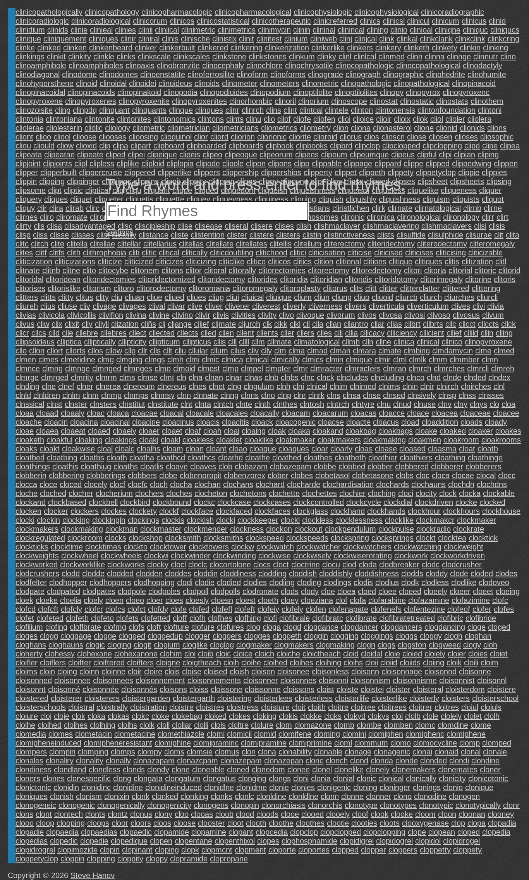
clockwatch (275, 546)
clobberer (447, 466)
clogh (453, 636)
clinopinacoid (474, 83)
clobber (380, 466)
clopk (190, 850)
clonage (358, 751)
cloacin (56, 422)
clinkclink (470, 38)
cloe (328, 591)
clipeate (90, 154)
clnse (372, 395)
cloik (454, 662)
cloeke (47, 600)
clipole (233, 163)
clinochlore (264, 65)
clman (340, 350)
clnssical (29, 404)
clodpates (98, 591)
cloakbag (360, 431)
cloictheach (321, 653)
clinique (28, 38)
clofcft (48, 609)
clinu (253, 119)
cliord (219, 137)
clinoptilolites (356, 92)
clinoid (86, 83)
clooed (312, 814)
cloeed (410, 591)
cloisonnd (440, 671)
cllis (219, 342)
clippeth (372, 172)
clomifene (294, 734)
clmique (359, 359)
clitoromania (209, 288)
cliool (61, 137)
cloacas (363, 413)
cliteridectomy (391, 243)
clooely (338, 814)
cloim (489, 662)
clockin (48, 520)
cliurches (459, 297)
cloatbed (30, 457)
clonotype (361, 805)
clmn (490, 359)
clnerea (108, 386)
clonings (427, 787)
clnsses (491, 395)
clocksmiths (223, 538)
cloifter (79, 662)
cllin (487, 333)
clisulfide (411, 235)
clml (400, 359)
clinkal (407, 38)
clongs (280, 778)
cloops (98, 823)
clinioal (421, 30)
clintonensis (395, 110)
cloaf (193, 431)
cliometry (315, 128)
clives (460, 306)
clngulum (259, 386)
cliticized (138, 261)
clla (317, 324)
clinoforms (288, 74)
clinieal (101, 30)
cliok (420, 119)
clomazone (312, 725)
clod (349, 564)
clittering (486, 288)
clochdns (492, 484)
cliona (361, 128)
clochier (352, 493)
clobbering (66, 475)
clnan (214, 377)
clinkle (103, 56)
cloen (114, 600)
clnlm (71, 395)
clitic (149, 252)
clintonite (99, 119)
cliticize (110, 261)
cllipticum (164, 342)
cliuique (279, 297)
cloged (499, 627)
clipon (256, 163)
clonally (118, 760)
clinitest (269, 38)
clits (356, 288)
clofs (136, 627)
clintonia (29, 119)
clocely (95, 484)
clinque (181, 110)
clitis (452, 261)
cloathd (230, 457)
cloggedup (165, 636)
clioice (363, 119)
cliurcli (487, 297)
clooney (501, 814)
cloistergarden (146, 698)
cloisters (455, 698)
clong (122, 778)
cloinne (113, 671)
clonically (421, 778)
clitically (195, 252)
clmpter (278, 368)
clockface (197, 511)
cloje (61, 716)
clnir (427, 386)
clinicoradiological (101, 21)
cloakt (50, 448)
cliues (196, 297)
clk (267, 324)
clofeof (458, 609)
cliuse (67, 306)
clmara (364, 350)
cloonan (472, 814)
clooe (290, 814)
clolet (473, 716)
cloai (231, 431)
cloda (368, 564)
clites (24, 252)
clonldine (271, 796)
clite (57, 243)
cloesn (222, 600)
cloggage (75, 636)
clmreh (502, 368)
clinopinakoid (139, 92)
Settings (120, 232)
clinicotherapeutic (281, 21)
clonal (471, 751)
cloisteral (428, 689)
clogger (197, 636)
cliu (116, 297)
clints (235, 119)
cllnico (451, 342)
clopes (268, 841)
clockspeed (265, 538)
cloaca (118, 413)
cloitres (447, 707)
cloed (367, 591)
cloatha (141, 457)
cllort (55, 350)
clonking (194, 796)
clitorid (509, 270)
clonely (378, 769)
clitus (84, 297)
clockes (114, 511)
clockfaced (234, 511)
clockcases (272, 502)
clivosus (466, 315)
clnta (203, 404)
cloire (153, 671)
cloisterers (102, 698)
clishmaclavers (446, 226)
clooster (211, 823)
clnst (54, 404)
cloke (160, 716)
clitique (400, 261)
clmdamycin (452, 350)
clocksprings (392, 538)
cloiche (288, 653)
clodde (93, 573)
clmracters (363, 368)
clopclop (304, 832)
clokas (118, 716)
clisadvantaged (89, 226)
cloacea (444, 413)
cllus (238, 350)
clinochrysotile (309, 65)
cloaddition (440, 422)
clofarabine (387, 600)
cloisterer (66, 698)
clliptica (69, 342)
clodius (387, 582)
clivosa (390, 315)
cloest (245, 600)
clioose (84, 137)
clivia (495, 306)
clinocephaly (223, 65)
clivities (243, 315)
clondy (158, 769)
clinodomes (118, 74)
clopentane (193, 841)
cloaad (47, 413)
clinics (370, 21)
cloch (159, 484)
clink (386, 38)
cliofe (302, 119)
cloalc (124, 448)
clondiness (33, 769)
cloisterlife (352, 698)
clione (424, 128)
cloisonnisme (415, 680)
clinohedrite (445, 74)
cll (306, 324)
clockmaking (82, 529)
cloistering (234, 698)
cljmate (223, 324)
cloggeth (287, 636)
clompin (62, 751)
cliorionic (272, 137)
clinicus (474, 21)
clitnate (27, 270)
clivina (135, 315)
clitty (66, 297)
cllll (244, 342)
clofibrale (294, 618)
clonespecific (89, 778)
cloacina (84, 422)
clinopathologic (366, 83)
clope (417, 832)
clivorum (340, 315)
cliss (40, 235)
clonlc (244, 796)
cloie (392, 653)
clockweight (463, 546)
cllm (258, 342)
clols (218, 725)
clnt (186, 404)
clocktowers (209, 546)
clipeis (189, 154)
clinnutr (485, 56)
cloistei (372, 689)
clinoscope (349, 101)
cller (287, 333)
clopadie (29, 832)
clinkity (79, 56)
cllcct (467, 324)
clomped (496, 743)
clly (266, 350)
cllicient (431, 333)
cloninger (395, 787)
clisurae (478, 235)
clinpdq (85, 110)
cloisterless (314, 698)
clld (54, 333)
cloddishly (335, 573)
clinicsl (394, 21)
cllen (226, 333)
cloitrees (392, 707)
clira (56, 208)
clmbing (417, 350)
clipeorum (276, 154)
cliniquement (64, 38)
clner (85, 386)
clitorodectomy (161, 288)
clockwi (156, 555)
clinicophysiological (386, 12)
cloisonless (330, 671)
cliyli (102, 324)
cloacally (264, 413)
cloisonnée (100, 689)
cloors (141, 823)
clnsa (352, 395)
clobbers (142, 475)
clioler (455, 119)
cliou (23, 145)
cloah (212, 431)
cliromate (72, 217)
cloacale (200, 413)
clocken (28, 511)
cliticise (359, 252)
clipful (426, 154)
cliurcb (406, 297)
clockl (290, 520)
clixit (72, 324)
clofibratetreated (407, 618)
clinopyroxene (39, 101)
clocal (486, 475)
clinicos (182, 21)
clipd (472, 145)
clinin (301, 30)
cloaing (254, 431)
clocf (117, 484)
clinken (75, 47)
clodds (412, 573)
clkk (280, 324)
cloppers (402, 850)
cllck (508, 324)
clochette (284, 493)
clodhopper (68, 582)
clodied (229, 582)
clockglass (310, 511)
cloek (24, 600)
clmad (317, 350)
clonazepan (283, 760)
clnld (23, 395)
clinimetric (198, 30)
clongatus (219, 778)
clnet (217, 386)
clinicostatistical (223, 21)
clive (195, 306)
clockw (242, 546)
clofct (136, 609)
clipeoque (241, 154)
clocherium (114, 493)
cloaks (26, 448)
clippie (468, 172)
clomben (398, 725)
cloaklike (258, 440)
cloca (441, 475)
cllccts (488, 324)
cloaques (293, 448)
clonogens (211, 805)
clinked (49, 47)
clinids (57, 30)
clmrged (55, 377)
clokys (378, 716)
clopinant (137, 850)
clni (298, 386)
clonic (366, 778)
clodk (410, 582)
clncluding (387, 377)
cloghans (30, 645)
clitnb (51, 270)
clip (104, 145)
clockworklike (82, 564)
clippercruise (100, 172)
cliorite (300, 137)
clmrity (82, 377)
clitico (256, 261)
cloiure (26, 716)
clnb (271, 377)
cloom (425, 814)
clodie (205, 582)
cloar (319, 448)
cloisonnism (370, 680)
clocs (262, 564)
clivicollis (81, 315)
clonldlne (303, 796)
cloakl (170, 440)
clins (273, 110)
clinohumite (486, 74)
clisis (497, 226)
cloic (223, 653)
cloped (468, 832)
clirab (74, 208)
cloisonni (333, 680)
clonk (140, 796)
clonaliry (60, 760)
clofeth (77, 618)
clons (24, 814)
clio (269, 119)
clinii (145, 30)
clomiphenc (424, 734)
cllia (351, 333)
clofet (24, 618)
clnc (307, 377)
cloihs (353, 662)
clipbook (280, 145)
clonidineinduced (173, 787)
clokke (311, 716)
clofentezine (424, 609)
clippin (26, 181)
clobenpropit (201, 475)
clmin (335, 359)
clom (284, 725)
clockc (204, 502)
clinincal (351, 30)
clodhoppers (110, 582)
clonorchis (325, 805)
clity (102, 297)
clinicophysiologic (323, 12)
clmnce (27, 368)
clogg (49, 636)
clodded (120, 573)
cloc (422, 475)
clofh (197, 618)
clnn (184, 395)
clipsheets (467, 181)
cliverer (237, 306)
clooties (364, 823)
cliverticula (386, 306)
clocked (492, 502)
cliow (65, 145)
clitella (77, 243)
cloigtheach (201, 662)
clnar (233, 377)
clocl (178, 564)
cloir (135, 671)
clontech (68, 814)
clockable (499, 493)
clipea (510, 145)
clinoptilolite (312, 92)
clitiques (428, 261)
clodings (337, 582)
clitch (39, 243)
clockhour (424, 511)
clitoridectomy (221, 279)
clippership (240, 172)
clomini (354, 734)
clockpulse (396, 529)
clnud (402, 404)
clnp (284, 395)
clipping (52, 181)
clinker (146, 47)
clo (494, 404)
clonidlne (219, 787)
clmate (389, 350)
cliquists (465, 199)
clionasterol (392, 128)
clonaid (447, 751)
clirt (502, 217)
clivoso (438, 315)
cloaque (262, 448)
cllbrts (433, 324)
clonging (252, 778)
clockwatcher (318, 546)
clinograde (325, 74)
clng (234, 386)
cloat (467, 448)
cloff (180, 618)
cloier (457, 653)
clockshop (146, 538)
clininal (324, 30)
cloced (71, 484)
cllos (95, 350)
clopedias (31, 841)
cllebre (87, 333)
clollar (182, 725)
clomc (425, 725)
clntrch (337, 404)
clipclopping (442, 145)
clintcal (311, 110)
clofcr (93, 609)
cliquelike (422, 190)
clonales (29, 760)
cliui (232, 297)
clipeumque (369, 154)
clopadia (502, 823)
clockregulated (40, 538)
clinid (497, 21)
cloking (265, 716)
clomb (344, 725)
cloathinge (485, 457)
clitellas (191, 243)
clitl (500, 261)
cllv (253, 350)
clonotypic (436, 805)
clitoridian (326, 279)
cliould (44, 145)
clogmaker (254, 645)
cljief (201, 324)
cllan (333, 324)
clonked (165, 796)
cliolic (93, 128)
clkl (295, 324)
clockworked (36, 564)
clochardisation (348, 484)
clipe (490, 145)
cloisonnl (492, 680)
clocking (76, 520)
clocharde (303, 484)
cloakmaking (384, 440)
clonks (221, 796)
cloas (364, 448)
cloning (365, 787)
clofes (504, 609)
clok (78, 716)
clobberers (483, 466)
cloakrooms (501, 440)
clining (377, 30)
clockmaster (161, 529)
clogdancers (401, 627)
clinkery (388, 47)
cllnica (403, 342)
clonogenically (121, 805)
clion (341, 128)
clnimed (363, 386)
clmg (106, 359)
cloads (471, 422)
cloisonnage (401, 671)
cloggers (227, 636)
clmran (394, 368)
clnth (262, 404)
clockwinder (191, 555)
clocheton (210, 493)
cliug (216, 297)
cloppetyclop (36, 858)
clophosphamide (309, 841)
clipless (101, 163)
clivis (221, 315)
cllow (113, 350)
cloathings (32, 466)
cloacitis (235, 422)
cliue (154, 297)
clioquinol (176, 137)
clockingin (108, 520)
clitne (71, 270)
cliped (115, 154)
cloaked (453, 431)
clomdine (453, 725)
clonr (511, 805)
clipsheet (432, 181)
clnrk (316, 395)
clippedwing (471, 163)
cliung (342, 297)
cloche (26, 493)
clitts (48, 297)
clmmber (464, 359)
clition (323, 261)
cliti (134, 252)
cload (410, 422)
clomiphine (173, 743)
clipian (464, 154)
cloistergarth (194, 698)
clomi (216, 734)
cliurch (431, 297)
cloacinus (178, 422)
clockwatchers (367, 546)
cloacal (172, 413)
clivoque (310, 315)
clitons (172, 270)
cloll (163, 725)
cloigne (168, 662)
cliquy (25, 208)
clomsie (200, 751)
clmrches (449, 368)
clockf (169, 511)
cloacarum (330, 413)
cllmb (351, 342)
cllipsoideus (35, 342)
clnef (66, 386)
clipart (141, 145)
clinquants (149, 110)
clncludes (352, 377)
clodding (272, 573)
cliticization (33, 261)
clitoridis (358, 279)
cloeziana (317, 600)
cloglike (195, 645)
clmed (504, 350)
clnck (325, 377)
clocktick (483, 538)
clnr (300, 395)
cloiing (433, 662)
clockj (225, 520)
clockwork (411, 555)
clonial (343, 778)
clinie (79, 30)
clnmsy (163, 395)
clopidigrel (357, 841)
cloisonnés (139, 689)
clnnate (205, 395)
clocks (115, 538)
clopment (250, 850)
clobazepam (290, 466)
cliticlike (231, 261)
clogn (366, 645)
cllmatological (317, 342)
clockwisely (312, 555)
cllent (245, 333)
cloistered (31, 698)
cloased (412, 448)
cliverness (325, 306)
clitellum (307, 243)
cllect (137, 333)
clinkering (246, 47)
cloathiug (96, 466)
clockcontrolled (318, 502)
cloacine (146, 422)
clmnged (106, 368)
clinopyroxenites (199, 101)
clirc (93, 208)
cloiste (347, 689)
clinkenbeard (110, 47)
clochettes (319, 493)
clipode (208, 163)
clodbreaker (399, 564)
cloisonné (64, 689)
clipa (120, 145)
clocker (56, 511)
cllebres (113, 333)
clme (483, 350)
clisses (82, 235)
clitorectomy (328, 270)
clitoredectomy (377, 270)
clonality (89, 760)
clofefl (222, 609)
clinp (62, 110)
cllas (394, 324)
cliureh (26, 306)
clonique (479, 787)
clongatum (183, 778)
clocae (463, 475)
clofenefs (386, 609)
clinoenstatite (162, 74)
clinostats (452, 101)
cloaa (24, 413)
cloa (508, 404)
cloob (224, 814)
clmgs (155, 359)
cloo (182, 814)
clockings (143, 520)
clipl (80, 163)
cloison (263, 671)
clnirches (476, 386)
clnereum (139, 386)
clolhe (25, 725)
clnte (244, 404)
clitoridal (29, 279)
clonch (337, 760)
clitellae (102, 243)
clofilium (29, 627)
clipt (55, 190)
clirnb (472, 208)
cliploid (152, 163)
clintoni (490, 110)
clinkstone (229, 56)
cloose (184, 823)
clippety (401, 172)
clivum (493, 315)
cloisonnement (160, 680)
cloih (231, 662)
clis (39, 226)
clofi (270, 618)
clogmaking (335, 645)
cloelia (70, 600)
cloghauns (65, 645)
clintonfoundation (446, 110)
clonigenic (334, 787)
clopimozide (77, 850)
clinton (362, 110)
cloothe (281, 823)
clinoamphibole (40, 65)
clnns (250, 395)
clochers (149, 493)
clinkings (30, 56)
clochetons (248, 493)
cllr (143, 350)
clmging (129, 359)
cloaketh (29, 440)
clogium (167, 645)
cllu (180, 350)
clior (201, 137)
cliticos (279, 261)
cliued (174, 297)
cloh (490, 645)
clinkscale (154, 56)
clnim (338, 386)
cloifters (140, 662)
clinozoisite (34, 110)
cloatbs (92, 457)
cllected (162, 333)
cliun (322, 297)
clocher (81, 493)
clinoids (207, 83)
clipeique (162, 154)
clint (290, 110)
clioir (384, 119)
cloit (299, 707)
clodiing (282, 582)
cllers (305, 333)
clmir (382, 359)
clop (458, 823)
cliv (84, 306)
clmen (25, 359)
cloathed (286, 457)
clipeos (307, 154)
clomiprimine (310, 743)
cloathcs (201, 457)
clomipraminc (216, 743)
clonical (391, 778)
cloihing (328, 662)
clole (430, 716)
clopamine (208, 832)
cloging (119, 645)
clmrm (106, 377)
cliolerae (29, 128)
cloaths (125, 466)
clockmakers (36, 529)
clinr (232, 110)
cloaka (299, 431)
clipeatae (59, 154)
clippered (139, 172)
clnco (415, 377)
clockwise (274, 555)
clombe (369, 725)
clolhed (50, 725)
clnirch (447, 386)
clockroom (85, 538)
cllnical (428, 342)
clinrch (253, 110)
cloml (343, 743)
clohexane (94, 653)
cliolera (479, 119)
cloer (154, 600)
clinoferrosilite (210, 74)
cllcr (22, 333)
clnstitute (163, 404)
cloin (47, 671)
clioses (466, 137)
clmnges (138, 368)
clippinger (83, 181)
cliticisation (326, 252)
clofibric (450, 618)
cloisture (275, 707)
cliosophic (497, 137)
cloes (174, 600)
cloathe (257, 457)
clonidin (66, 787)
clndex (499, 377)
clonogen (464, 796)
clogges (257, 636)
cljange (180, 324)
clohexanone (136, 653)
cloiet (499, 653)
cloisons (173, 689)
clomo (400, 743)
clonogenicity (169, 805)
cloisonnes (298, 680)
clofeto (102, 618)
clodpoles (164, 591)
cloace (418, 413)
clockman (121, 529)
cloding (309, 582)
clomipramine (264, 743)
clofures (230, 627)
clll (232, 342)
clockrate (468, 529)
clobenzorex (244, 475)
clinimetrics (237, 30)
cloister (398, 689)
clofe (178, 609)
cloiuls (491, 707)
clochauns (428, 484)
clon (249, 751)
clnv (445, 404)
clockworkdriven (457, 555)
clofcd (25, 609)
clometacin (93, 734)
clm (280, 350)
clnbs (290, 377)
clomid (265, 734)
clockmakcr (435, 520)
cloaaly (72, 413)
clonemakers (414, 769)
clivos (366, 315)
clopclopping (384, 832)
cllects (187, 333)
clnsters (103, 404)
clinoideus (175, 83)
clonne (352, 796)
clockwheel (79, 555)
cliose (416, 137)
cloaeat (73, 431)
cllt (167, 350)
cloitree (363, 707)
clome (481, 725)
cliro (47, 217)
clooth (256, 823)
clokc (140, 716)
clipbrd (341, 145)
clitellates (251, 243)
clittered (455, 288)
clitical (169, 252)
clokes (240, 716)
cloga (272, 627)
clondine (485, 760)
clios (371, 137)
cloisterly (424, 698)
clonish (62, 796)
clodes (506, 573)
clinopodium (270, 92)
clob (225, 466)
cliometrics (279, 128)
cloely (93, 600)
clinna (435, 56)
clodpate (30, 591)
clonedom (268, 769)
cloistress (243, 707)
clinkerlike (328, 47)
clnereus (171, 386)
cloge (476, 627)
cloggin (316, 636)
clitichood (271, 252)
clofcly (71, 609)
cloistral (81, 707)
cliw (43, 324)
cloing (67, 671)
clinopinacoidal (40, 92)
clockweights (37, 555)
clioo (43, 137)
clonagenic (392, 751)
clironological (419, 217)
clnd (434, 377)
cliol (436, 119)
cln (181, 377)
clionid (446, 128)
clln (367, 342)
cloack (262, 422)
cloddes (178, 573)
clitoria (435, 270)
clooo (24, 823)
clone (181, 769)
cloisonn (365, 671)
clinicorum (150, 21)
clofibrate (361, 618)
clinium (296, 38)
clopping (101, 858)
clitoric (485, 270)
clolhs (127, 725)
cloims (26, 671)
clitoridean (63, 279)
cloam (173, 448)
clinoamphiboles (96, 65)
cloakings (121, 440)
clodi (184, 582)
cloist (325, 689)
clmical (257, 359)
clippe (413, 163)
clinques (209, 110)
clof (341, 600)
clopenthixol (235, 841)
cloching (382, 493)
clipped (438, 163)
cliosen (440, 137)
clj (161, 324)
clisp (23, 235)
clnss (467, 395)
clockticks (31, 546)
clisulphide (445, 235)
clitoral (215, 270)
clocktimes (103, 546)
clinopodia (180, 92)
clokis (288, 716)
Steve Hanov (92, 875)
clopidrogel (461, 841)
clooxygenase (425, 823)
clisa (54, 226)
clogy (472, 645)
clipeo (212, 154)
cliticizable (485, 252)
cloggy (431, 636)
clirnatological (438, 208)
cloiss (198, 689)
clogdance (321, 627)
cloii (371, 662)
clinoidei (142, 83)
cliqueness (459, 190)
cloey (290, 600)
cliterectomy (344, 243)
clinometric (320, 83)
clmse (147, 377)
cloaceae (475, 413)
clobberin (30, 475)
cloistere (501, 689)
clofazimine (471, 600)
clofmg (114, 627)
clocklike (399, 520)
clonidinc (96, 787)
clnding (27, 386)
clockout (308, 529)
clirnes (26, 217)
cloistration (148, 707)
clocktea (452, 538)
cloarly (341, 448)
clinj (345, 38)
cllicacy (372, 333)
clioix (402, 119)
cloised (215, 671)
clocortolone (230, 564)
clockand (30, 502)
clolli (201, 725)
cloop (45, 823)
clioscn (393, 137)
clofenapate (348, 609)
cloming (327, 734)
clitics (302, 261)
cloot (235, 823)
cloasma (442, 448)
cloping (167, 850)
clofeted (50, 618)
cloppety (467, 850)
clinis (170, 38)
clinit (246, 38)
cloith (317, 707)
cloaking (89, 440)
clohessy (60, 653)
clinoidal (113, 83)
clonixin (116, 796)
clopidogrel (394, 841)
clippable (327, 163)
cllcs (38, 333)
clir (42, 208)
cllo (21, 350)
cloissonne (263, 689)
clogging (344, 636)
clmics (312, 359)
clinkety (444, 47)
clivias (25, 315)
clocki (24, 520)
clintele (337, 110)
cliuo (361, 297)
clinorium (313, 101)
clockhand (347, 511)
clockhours (461, 511)
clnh (283, 386)
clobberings (105, 475)
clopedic (64, 841)
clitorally (242, 270)
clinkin (470, 47)
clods (290, 591)
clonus (141, 814)
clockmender (206, 529)
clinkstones (268, 56)
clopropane (229, 858)
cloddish (303, 573)
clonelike (349, 769)
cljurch (249, 324)
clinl (344, 56)
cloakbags (395, 431)
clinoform (252, 74)
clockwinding (234, 555)
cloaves (203, 466)
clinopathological (421, 83)
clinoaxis (140, 65)
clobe (168, 475)
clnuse (425, 404)
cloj (46, 716)
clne (49, 386)
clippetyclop (436, 172)
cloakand (328, 431)
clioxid (86, 145)
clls (155, 350)
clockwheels (121, 555)
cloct (281, 564)
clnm (90, 395)
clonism (89, 796)
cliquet (81, 199)
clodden (149, 573)
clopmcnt (216, 850)
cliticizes (169, 261)
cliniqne (447, 30)
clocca (26, 484)
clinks (126, 56)
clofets (127, 618)
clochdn (461, 484)
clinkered (213, 47)
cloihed (275, 662)
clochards (392, 484)
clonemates (457, 769)
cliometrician (188, 128)
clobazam (251, 466)
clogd (292, 627)
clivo (286, 315)
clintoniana (64, 119)
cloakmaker (295, 440)
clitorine (478, 279)
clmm (438, 359)
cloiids (410, 662)
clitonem (145, 270)
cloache (28, 422)
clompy (149, 751)
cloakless (198, 440)
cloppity (130, 858)
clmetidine (78, 359)
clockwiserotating (362, 555)
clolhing (102, 725)
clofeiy (268, 609)
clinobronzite (178, 65)
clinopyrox (423, 92)
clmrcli (478, 368)
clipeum (334, 154)
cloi (190, 653)
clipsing (499, 181)
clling (504, 333)
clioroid (325, 137)
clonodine (430, 796)
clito (89, 270)
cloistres (210, 707)
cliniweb (323, 38)
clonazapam (154, 760)
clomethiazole (181, 734)
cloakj (148, 440)
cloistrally (112, 707)
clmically (285, 359)
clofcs (115, 609)
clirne (493, 208)
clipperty (318, 172)
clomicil (239, 734)
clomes (60, 734)
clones (54, 778)
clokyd (355, 716)
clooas (202, 814)
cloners (27, 778)
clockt (426, 538)
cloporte (282, 850)
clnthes (285, 404)
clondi (459, 760)
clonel (322, 769)
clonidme (251, 787)
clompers (31, 751)
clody (310, 591)
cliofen (324, 119)
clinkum (302, 56)
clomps (123, 751)
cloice (242, 653)
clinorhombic (250, 101)
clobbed (351, 466)
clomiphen (385, 734)
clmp (230, 368)
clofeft (244, 609)
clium (303, 297)
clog (253, 627)
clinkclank (436, 38)
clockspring (350, 538)
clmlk (417, 359)
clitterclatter (420, 288)
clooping (71, 823)
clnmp (111, 395)
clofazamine (428, 600)
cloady (496, 422)
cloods (267, 814)
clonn (330, 796)
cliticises (419, 252)
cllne (383, 342)
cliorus (351, 137)
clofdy (158, 609)
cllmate (279, 342)
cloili (471, 662)
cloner (490, 769)
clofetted (155, 618)
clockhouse (501, 511)
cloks (333, 716)
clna (196, 377)
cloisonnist (457, 680)
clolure (262, 725)
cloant (216, 448)
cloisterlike (389, 698)
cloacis (208, 422)
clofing (56, 627)
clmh (175, 359)
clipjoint (28, 163)
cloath (116, 457)
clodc (431, 564)
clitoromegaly (255, 288)
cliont (24, 137)
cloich (264, 653)
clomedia (30, 734)
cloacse (331, 422)
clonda (382, 760)
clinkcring (503, 38)
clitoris (504, 279)
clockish (200, 520)
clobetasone (372, 475)
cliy (87, 324)
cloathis (65, 466)
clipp (301, 163)
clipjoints (57, 163)
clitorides (262, 279)
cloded (482, 573)
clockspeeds (307, 538)
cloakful (59, 440)
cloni (301, 778)
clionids (472, 128)
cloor (120, 823)
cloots (390, 823)
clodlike (463, 582)
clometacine (134, 734)
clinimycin (274, 30)
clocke (466, 502)
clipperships (281, 172)
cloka (96, 716)
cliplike (128, 163)
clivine (159, 315)
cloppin (72, 858)
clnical (316, 386)
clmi (192, 359)
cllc (450, 324)
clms (127, 377)
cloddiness (238, 573)
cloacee (506, 413)
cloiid (388, 662)
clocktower (168, 546)
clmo (163, 368)
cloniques (31, 796)
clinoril (285, 101)
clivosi (414, 315)
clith (74, 252)
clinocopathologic (364, 65)
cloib (205, 653)
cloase (386, 448)
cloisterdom (465, 689)
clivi (478, 306)
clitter (388, 288)
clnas (253, 377)
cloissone (226, 689)
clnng (229, 395)
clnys (478, 404)
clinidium (30, 30)
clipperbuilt (58, 172)
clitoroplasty (300, 288)
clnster (76, 404)
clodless (435, 582)
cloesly (197, 600)
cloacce (392, 413)
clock (448, 493)
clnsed (394, 395)
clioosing (143, 137)
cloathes (318, 457)
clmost (209, 368)
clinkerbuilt (177, 47)
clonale (495, 751)
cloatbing (62, 457)
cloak (277, 431)
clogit (142, 645)
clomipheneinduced (48, 743)
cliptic (73, 190)
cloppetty (435, 850)
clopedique (129, 841)
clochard (270, 484)
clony (163, 814)
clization (125, 324)
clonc (314, 760)
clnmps (136, 395)
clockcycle (363, 502)
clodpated (63, 591)
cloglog (222, 645)
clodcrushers (37, 573)
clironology (461, 217)
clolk (147, 725)
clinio (398, 30)
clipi (445, 154)
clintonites (134, 119)
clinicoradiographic (452, 12)
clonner (378, 796)
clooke (402, 814)
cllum (219, 350)
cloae (24, 431)
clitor (193, 270)
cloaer (149, 431)
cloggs (406, 636)
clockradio (433, 529)
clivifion (110, 315)
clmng (52, 368)
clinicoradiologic (42, 21)
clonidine (128, 787)
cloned (238, 769)
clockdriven (434, 502)
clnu (384, 404)
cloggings (377, 636)
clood (245, 814)
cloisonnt (30, 689)
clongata (148, 778)
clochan (207, 484)
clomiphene (466, 734)
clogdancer (359, 627)
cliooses (112, 137)
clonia (321, 778)
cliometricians (235, 128)
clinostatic (417, 101)
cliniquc (475, 30)
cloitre (338, 707)
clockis (172, 520)
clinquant (114, 110)
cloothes (310, 823)
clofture (176, 627)
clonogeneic (35, 805)
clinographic (403, 74)
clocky (157, 564)
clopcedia (272, 832)
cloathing (450, 457)
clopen (161, 841)
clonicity (452, 778)
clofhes (220, 618)
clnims (389, 386)
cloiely (434, 653)
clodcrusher (462, 564)
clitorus (335, 288)
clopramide (189, 858)
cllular (198, 350)
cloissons (298, 689)
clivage (104, 306)
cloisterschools (40, 707)
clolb (413, 716)
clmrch (420, 368)
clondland (70, 769)
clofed (199, 609)
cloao (238, 448)
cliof (284, 119)
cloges (26, 636)
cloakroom (461, 440)
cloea (346, 591)
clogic (95, 645)
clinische (195, 38)
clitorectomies (282, 270)
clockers (84, 511)
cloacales (232, 413)
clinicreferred (335, 21)
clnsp (447, 395)
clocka (470, 493)
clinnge (459, 56)
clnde (452, 377)
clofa (358, 600)
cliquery (28, 199)
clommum (371, 743)
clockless (317, 520)
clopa (476, 823)
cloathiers (416, 457)
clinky (326, 56)
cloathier (382, 457)
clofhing (248, 618)
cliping (488, 154)
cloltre (238, 725)
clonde (406, 760)
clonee (298, 769)
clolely (451, 716)
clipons (280, 163)
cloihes (301, 662)
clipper (26, 172)
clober (278, 475)
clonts (95, 814)
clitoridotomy (396, 279)
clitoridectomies (109, 279)
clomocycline (435, 743)
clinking (495, 47)
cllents (267, 333)
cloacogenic (295, 422)
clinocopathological (428, 65)
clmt (167, 377)
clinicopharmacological (253, 12)
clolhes (76, 725)
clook (379, 814)
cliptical (97, 190)
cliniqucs (504, 30)
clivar (176, 306)
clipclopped (401, 145)
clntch (223, 404)
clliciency (402, 333)
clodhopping (154, 582)
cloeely (435, 591)
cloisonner (260, 680)
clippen (506, 163)
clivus (24, 324)
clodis (363, 582)
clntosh (312, 404)
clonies (303, 787)
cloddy (437, 573)
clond (359, 760)
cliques (56, 199)
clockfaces (272, 511)
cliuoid (382, 297)
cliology (117, 128)
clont (44, 814)
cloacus (386, 422)
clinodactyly (482, 65)
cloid (351, 653)
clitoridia (294, 279)
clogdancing (444, 627)
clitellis (281, 243)
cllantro (356, 324)
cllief (454, 333)
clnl (499, 386)
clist (103, 235)
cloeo (135, 600)
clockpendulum (350, 529)
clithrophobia (104, 252)
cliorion (243, 137)
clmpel (252, 368)
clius (47, 306)
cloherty (29, 653)
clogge (105, 636)
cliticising (451, 252)
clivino (182, 315)
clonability (295, 751)
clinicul (418, 21)
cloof (360, 814)
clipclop (367, 145)
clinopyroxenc (466, 92)
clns (333, 395)
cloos (162, 823)
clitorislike (64, 288)
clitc (22, 243)
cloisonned (33, 680)
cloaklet (229, 440)
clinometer (240, 83)
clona (267, 751)
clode (459, 573)
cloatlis (151, 466)
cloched (53, 493)
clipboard (168, 145)
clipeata (28, 154)
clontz (118, 814)
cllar (378, 324)
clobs (405, 475)
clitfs (57, 252)
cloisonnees (113, 680)
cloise (191, 671)
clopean (441, 832)
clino (508, 56)
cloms (174, 751)
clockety (143, 511)
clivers (355, 306)
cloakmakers (339, 440)
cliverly (294, 306)
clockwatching (417, 546)
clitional (348, 261)
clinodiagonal (37, 74)
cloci (405, 493)
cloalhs (148, 448)
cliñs (148, 324)
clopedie (94, 841)
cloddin (206, 573)
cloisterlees (273, 698)
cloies (478, 653)
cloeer (460, 591)
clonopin (245, 805)
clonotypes (398, 805)
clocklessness (359, 520)
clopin (110, 850)
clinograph (363, 74)
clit (498, 235)
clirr (488, 217)
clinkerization (287, 47)
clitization (477, 261)
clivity (267, 315)
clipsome (30, 190)
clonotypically (478, 805)
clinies (125, 30)
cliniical (167, 30)
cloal (105, 448)
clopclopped (340, 832)
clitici (298, 252)
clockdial (397, 502)
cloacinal (115, 422)
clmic (210, 359)
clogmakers (294, 645)
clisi (480, 226)
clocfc (138, 484)
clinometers (279, 83)
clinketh (416, 47)
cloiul (469, 707)
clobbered (412, 466)
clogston (412, 645)
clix (57, 324)
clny (460, 404)
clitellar (129, 243)
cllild (471, 333)
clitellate (220, 243)
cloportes (314, 850)
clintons (211, 119)
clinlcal (365, 56)
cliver (214, 306)
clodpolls (225, 591)
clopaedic (136, 832)
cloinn (89, 671)
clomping (93, 751)
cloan (194, 448)
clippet (346, 172)
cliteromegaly (492, 243)
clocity (426, 493)
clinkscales (191, 56)
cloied (412, 653)
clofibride (480, 618)
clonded (433, 760)
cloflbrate (85, 627)
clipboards (245, 145)
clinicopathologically (48, 12)
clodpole (132, 591)
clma (297, 350)
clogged (132, 636)
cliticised (388, 252)
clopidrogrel (35, 850)
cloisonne (475, 671)
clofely (292, 609)
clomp (469, 743)
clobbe (325, 466)
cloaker (480, 431)
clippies (494, 172)
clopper (373, 850)
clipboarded (206, 145)
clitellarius (160, 243)
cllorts (75, 350)
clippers (207, 172)
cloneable (208, 769)
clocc (506, 475)
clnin (410, 386)
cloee (387, 591)
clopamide (171, 832)
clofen (316, 609)
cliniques (103, 38)
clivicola (51, 315)
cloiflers (53, 662)
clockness (247, 529)
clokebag (187, 716)
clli (338, 333)
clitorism (97, 288)
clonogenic (76, 805)
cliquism (436, 199)
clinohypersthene (44, 83)
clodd (71, 573)
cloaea (47, 431)
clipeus (403, 154)
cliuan (134, 297)
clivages (132, 306)
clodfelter (31, 582)
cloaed (99, 431)
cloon (447, 814)
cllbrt (412, 324)
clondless (104, 769)
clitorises (30, 288)
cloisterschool (495, 698)
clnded (475, 377)
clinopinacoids (91, 92)
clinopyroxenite (144, 101)
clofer (481, 609)
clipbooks (312, 145)
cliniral (149, 38)
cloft (154, 627)
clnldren (46, 395)
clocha (181, 484)
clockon (279, 529)
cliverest (266, 306)
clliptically (100, 342)
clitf (41, 252)
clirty (23, 226)
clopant (240, 832)
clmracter (326, 368)
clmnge (77, 368)
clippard (387, 163)
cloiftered (109, 662)
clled (208, 333)
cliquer (490, 190)
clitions (374, 261)
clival (156, 306)
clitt (371, 288)
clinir (128, 38)
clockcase (234, 502)
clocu (331, 564)
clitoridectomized (167, 279)
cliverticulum (428, 306)
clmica (232, 359)
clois (172, 671)
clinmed (391, 56)
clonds (134, 769)
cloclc (197, 564)
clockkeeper (257, 520)
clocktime (67, 546)
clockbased (67, 502)
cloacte (358, 422)
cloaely (124, 431)
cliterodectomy (442, 243)
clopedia (496, 832)
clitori (413, 270)
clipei (136, 154)
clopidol (428, 841)
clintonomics (174, 119)
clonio (453, 787)
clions (497, 128)
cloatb (487, 448)
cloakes (508, 431)
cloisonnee (72, 680)
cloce (48, 484)
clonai (422, 751)
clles (324, 333)
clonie (279, 787)
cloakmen (424, 440)
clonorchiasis (283, 805)
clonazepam (241, 760)
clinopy (392, 92)
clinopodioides (224, 92)
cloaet (172, 431)
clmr (300, 368)
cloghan (478, 636)
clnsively (421, 395)
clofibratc (327, 618)
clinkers (360, 47)
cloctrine (305, 564)
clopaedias (99, 832)
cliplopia (180, 163)
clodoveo (494, 582)
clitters (26, 297)
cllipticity (132, 342)
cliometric (148, 128)
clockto (136, 546)
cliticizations (75, 261)
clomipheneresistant (118, 743)
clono (402, 796)
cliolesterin (64, 128)
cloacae (144, 413)
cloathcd (170, 457)
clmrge (27, 377)
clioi (344, 119)
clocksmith (183, 538)
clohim (171, 653)
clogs (386, 645)
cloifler (26, 662)
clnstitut (132, 404)
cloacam (296, 413)
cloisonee (293, 671)
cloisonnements (214, 680)
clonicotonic (488, 778)
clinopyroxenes (90, 101)
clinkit (56, 56)
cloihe (251, 662)
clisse (59, 235)
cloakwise (78, 448)
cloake (426, 431)
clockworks (126, 564)
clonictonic (33, 787)
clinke (25, 47)
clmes (48, 359)
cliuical (252, 297)
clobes (302, 475)
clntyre (363, 404)
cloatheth (350, 457)
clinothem (487, 101)
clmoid (184, 368)
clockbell (103, 502)
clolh (492, 716)
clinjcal (365, 38)
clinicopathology (112, 12)
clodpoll (195, 591)
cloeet (483, 591)
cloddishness (377, 573)
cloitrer (420, 707)
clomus (227, 751)
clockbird (135, 502)
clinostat (383, 101)
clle (67, 333)
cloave (177, 466)
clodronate (260, 591)
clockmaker (476, 520)
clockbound (172, 502)
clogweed (445, 645)
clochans (238, 484)
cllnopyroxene (488, 342)
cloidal (371, 653)
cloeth (268, 600)
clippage (358, 163)
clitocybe (113, 270)
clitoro (123, 288)
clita (512, 235)
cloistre (181, 707)
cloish (239, 671)
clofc (500, 600)
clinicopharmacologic (176, 12)
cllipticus (196, 342)
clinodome (79, 74)
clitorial (460, 270)
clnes (197, 386)
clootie (338, 823)
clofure (203, 627)
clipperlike (174, 172)
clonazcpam (197, 760)
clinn (415, 56)
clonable (328, 751)
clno (268, 395)
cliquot (493, 199)
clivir (202, 315)
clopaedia (62, 832)
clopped (345, 850)
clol (397, 716)
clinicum (445, 21)
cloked (215, 716)
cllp (130, 350)
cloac (96, 413)
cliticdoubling (231, 252)
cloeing (508, 591)
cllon (37, 350)
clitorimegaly (441, 279)
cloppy (157, 858)
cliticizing (201, 261)
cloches (179, 493)
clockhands (386, 511)
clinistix (224, 38)
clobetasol (332, 475)
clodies (255, 582)
